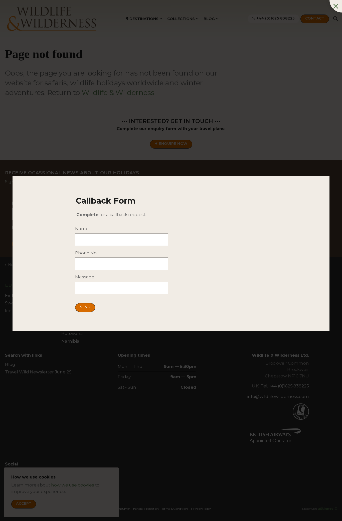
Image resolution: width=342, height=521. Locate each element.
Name (81, 228)
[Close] (335, 6)
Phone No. (86, 252)
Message (84, 276)
